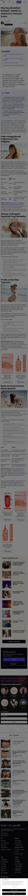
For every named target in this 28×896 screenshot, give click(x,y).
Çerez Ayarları (14, 886)
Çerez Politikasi (16, 884)
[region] (14, 887)
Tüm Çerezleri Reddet (14, 890)
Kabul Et (14, 893)
